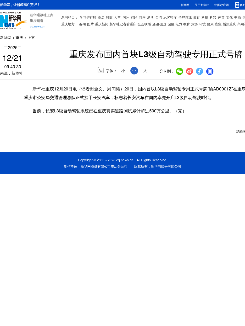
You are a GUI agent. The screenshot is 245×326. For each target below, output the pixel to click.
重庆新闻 (101, 23)
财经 (134, 17)
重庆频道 (36, 20)
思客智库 (170, 17)
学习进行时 (88, 17)
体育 (221, 17)
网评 (142, 17)
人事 (117, 17)
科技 (204, 17)
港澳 (150, 17)
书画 (237, 17)
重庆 (19, 37)
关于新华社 (202, 5)
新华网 (185, 5)
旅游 (194, 23)
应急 (218, 23)
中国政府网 (221, 5)
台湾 (158, 17)
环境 (202, 23)
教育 (196, 17)
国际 (125, 17)
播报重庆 (229, 23)
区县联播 (144, 23)
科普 (213, 17)
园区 (171, 23)
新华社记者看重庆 (123, 23)
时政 (109, 17)
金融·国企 (159, 23)
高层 (101, 17)
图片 (90, 23)
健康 (210, 23)
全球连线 (185, 17)
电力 (178, 23)
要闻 (82, 23)
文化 (229, 17)
